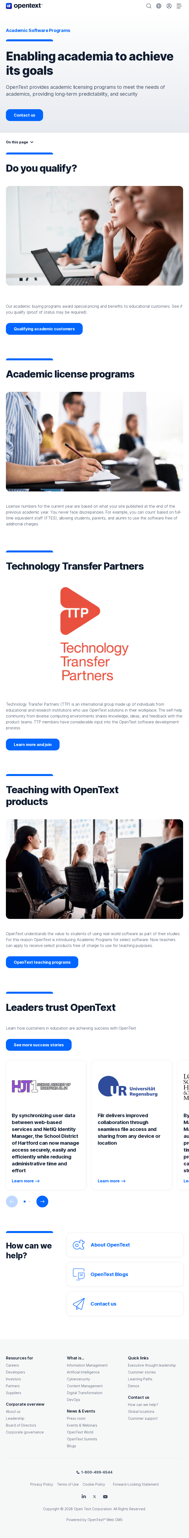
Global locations (141, 1411)
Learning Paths (140, 1379)
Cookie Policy (94, 1484)
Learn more (23, 1180)
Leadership (15, 1418)
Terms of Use (68, 1484)
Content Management (85, 1386)
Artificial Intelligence (83, 1372)
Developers (15, 1372)
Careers (12, 1365)
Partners (13, 1386)
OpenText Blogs (109, 1274)
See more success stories (39, 1044)
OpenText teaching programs (42, 962)
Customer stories (142, 1372)
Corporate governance (25, 1432)
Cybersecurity (78, 1379)
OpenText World (80, 1432)
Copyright (51, 1509)
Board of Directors (21, 1425)
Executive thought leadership (152, 1365)
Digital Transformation (84, 1393)
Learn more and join (33, 744)
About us (13, 1411)
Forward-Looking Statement (136, 1484)
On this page (17, 142)
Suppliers (13, 1393)
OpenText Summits (82, 1439)
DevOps (73, 1400)
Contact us (24, 115)
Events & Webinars (82, 1425)
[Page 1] (25, 1201)
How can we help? (143, 1404)
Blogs (71, 1446)
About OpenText (110, 1245)
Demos (133, 1386)
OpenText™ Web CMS (105, 1520)
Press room (76, 1418)
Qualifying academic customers (44, 328)
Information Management (87, 1365)
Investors (13, 1379)
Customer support (143, 1418)
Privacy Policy (41, 1484)
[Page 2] (30, 1201)
